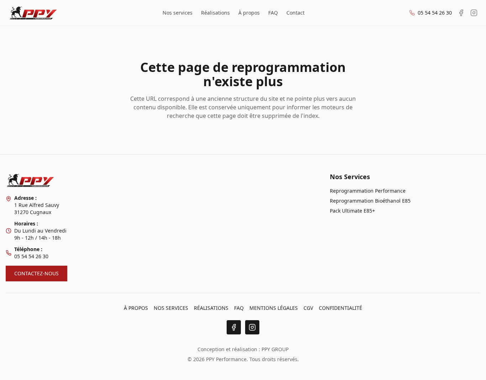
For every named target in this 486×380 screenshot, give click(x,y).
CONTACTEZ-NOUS (36, 273)
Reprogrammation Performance (368, 190)
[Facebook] (234, 327)
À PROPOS (136, 307)
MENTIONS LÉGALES (273, 307)
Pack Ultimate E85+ (352, 210)
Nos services (177, 12)
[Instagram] (252, 327)
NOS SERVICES (171, 307)
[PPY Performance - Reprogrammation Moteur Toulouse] (33, 12)
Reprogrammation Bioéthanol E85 (370, 200)
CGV (308, 307)
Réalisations (215, 12)
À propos (249, 12)
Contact (295, 12)
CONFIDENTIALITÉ (340, 307)
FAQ (273, 12)
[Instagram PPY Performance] (473, 12)
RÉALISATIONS (211, 307)
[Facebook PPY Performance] (461, 12)
